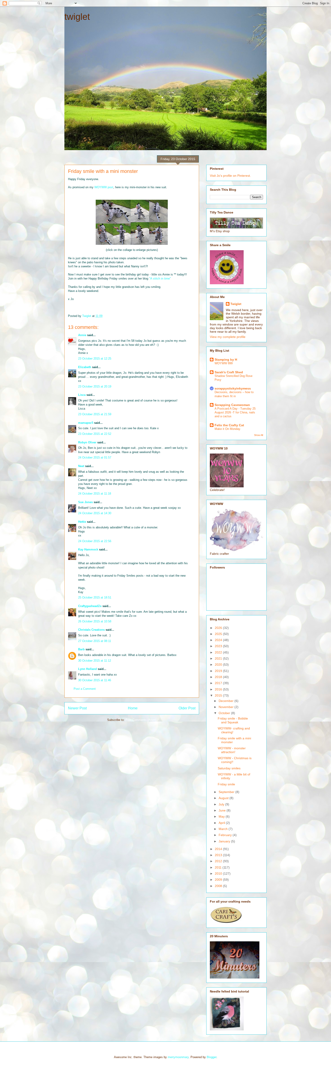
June (223, 810)
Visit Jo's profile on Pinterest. (230, 175)
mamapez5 (85, 422)
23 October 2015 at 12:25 (94, 358)
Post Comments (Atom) (140, 720)
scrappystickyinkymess (233, 388)
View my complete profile (227, 337)
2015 (219, 695)
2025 (219, 634)
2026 (219, 628)
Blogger (211, 1057)
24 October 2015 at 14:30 (94, 513)
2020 (219, 664)
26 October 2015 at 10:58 (94, 621)
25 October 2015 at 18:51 (94, 597)
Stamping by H (226, 359)
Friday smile (226, 784)
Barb (81, 649)
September (227, 792)
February (226, 835)
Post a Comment (85, 688)
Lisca (82, 395)
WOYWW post (103, 187)
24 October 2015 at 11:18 (94, 493)
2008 (219, 886)
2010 (219, 873)
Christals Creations (91, 629)
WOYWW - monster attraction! (232, 750)
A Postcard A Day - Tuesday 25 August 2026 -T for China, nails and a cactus (235, 412)
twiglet (77, 17)
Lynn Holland (87, 669)
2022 (219, 652)
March (224, 829)
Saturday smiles (229, 768)
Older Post (187, 708)
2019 (219, 671)
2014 (219, 849)
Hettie (82, 521)
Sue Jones (85, 502)
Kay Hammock (88, 549)
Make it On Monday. (228, 429)
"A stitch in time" (160, 278)
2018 (219, 677)
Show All (258, 435)
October (225, 713)
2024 (219, 640)
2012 (219, 861)
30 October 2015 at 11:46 (94, 680)
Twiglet (235, 304)
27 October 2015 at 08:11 (94, 641)
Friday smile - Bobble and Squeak (233, 720)
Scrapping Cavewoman (232, 405)
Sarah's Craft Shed (229, 372)
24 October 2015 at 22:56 (94, 541)
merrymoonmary (178, 1057)
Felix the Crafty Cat (229, 425)
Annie (82, 335)
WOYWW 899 (224, 363)
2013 (219, 855)
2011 (218, 867)
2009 (219, 879)
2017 (219, 683)
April (222, 823)
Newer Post (77, 708)
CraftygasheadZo (90, 606)
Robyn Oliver (87, 442)
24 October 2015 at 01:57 (94, 457)
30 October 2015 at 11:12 (94, 660)
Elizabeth (84, 367)
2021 (219, 658)
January (225, 841)
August (224, 798)
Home (133, 708)
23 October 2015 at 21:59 (94, 414)
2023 (219, 646)
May (222, 816)
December (226, 701)
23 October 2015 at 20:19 (94, 386)
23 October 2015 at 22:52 (94, 434)
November (226, 707)
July (222, 804)
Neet (81, 466)
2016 (219, 689)
